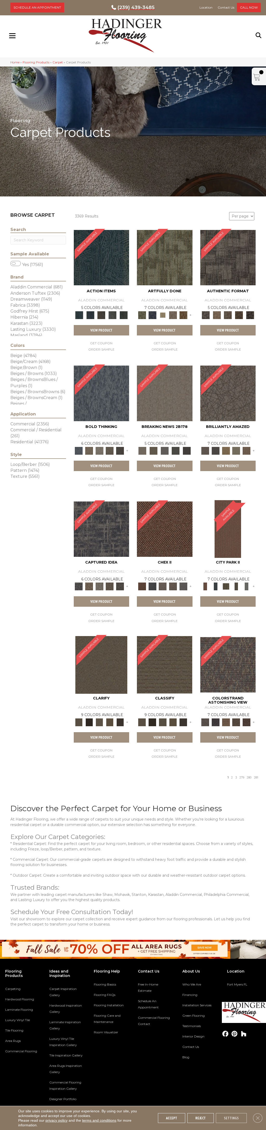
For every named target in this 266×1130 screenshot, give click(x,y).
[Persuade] (109, 722)
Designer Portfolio (62, 1099)
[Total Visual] (226, 722)
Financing (189, 995)
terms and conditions (99, 1120)
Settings (231, 1118)
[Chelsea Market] (164, 529)
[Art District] (162, 586)
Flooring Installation (109, 1005)
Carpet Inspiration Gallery (63, 992)
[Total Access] (187, 450)
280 (249, 777)
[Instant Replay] (164, 450)
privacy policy (56, 1120)
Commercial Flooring (21, 1051)
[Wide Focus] (215, 722)
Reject (200, 1118)
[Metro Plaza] (173, 586)
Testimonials (191, 1026)
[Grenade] (89, 450)
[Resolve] (101, 664)
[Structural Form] (250, 315)
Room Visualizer (106, 1032)
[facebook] (225, 1034)
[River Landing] (152, 586)
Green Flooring (193, 1015)
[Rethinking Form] (239, 315)
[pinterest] (234, 1034)
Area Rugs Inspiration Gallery (65, 1069)
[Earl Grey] (112, 315)
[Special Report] (153, 450)
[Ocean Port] (90, 315)
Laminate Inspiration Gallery (65, 1025)
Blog (185, 1057)
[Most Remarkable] (152, 315)
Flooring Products (36, 62)
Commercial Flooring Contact (154, 1021)
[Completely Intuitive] (226, 450)
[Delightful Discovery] (164, 257)
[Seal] (120, 450)
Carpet (57, 62)
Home (14, 62)
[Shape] (101, 393)
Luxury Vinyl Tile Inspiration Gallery (63, 1042)
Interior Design (193, 1036)
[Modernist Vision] (162, 315)
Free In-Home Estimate (148, 987)
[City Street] (123, 315)
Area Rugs (13, 1041)
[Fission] (109, 450)
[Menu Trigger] (12, 36)
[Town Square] (183, 586)
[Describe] (99, 722)
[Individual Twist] (228, 315)
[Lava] (99, 450)
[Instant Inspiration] (246, 450)
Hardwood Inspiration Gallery (65, 1008)
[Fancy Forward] (228, 664)
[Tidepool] (101, 257)
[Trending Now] (164, 393)
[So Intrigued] (228, 393)
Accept (171, 1118)
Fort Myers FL (237, 984)
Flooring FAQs (104, 995)
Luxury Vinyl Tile (17, 1020)
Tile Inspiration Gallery (66, 1055)
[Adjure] (120, 722)
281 (256, 777)
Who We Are (191, 984)
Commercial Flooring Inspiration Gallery (65, 1085)
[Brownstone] (101, 315)
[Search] (258, 35)
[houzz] (244, 1034)
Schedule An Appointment (148, 1004)
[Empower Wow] (236, 450)
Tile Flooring (14, 1030)
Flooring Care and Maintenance (107, 1019)
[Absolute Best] (236, 722)
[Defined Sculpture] (217, 315)
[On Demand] (176, 450)
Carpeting (13, 989)
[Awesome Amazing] (173, 315)
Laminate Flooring (19, 1010)
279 (242, 777)
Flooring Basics (105, 984)
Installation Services (196, 1005)
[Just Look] (246, 722)
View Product (101, 330)
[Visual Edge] (228, 257)
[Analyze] (89, 722)
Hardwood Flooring (19, 999)
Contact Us (190, 1047)
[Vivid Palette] (183, 315)
